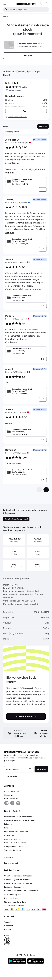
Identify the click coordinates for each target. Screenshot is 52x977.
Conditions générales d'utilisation (18, 876)
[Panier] (46, 3)
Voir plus (9, 172)
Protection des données (14, 887)
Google (21, 704)
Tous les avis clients (12, 850)
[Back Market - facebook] (12, 803)
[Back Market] (26, 4)
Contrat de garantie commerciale (18, 883)
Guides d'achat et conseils (15, 843)
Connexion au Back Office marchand (19, 820)
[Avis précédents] (39, 489)
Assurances (9, 835)
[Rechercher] (6, 9)
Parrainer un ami (11, 863)
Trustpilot (8, 922)
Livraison (8, 828)
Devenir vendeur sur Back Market (18, 816)
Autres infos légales (12, 894)
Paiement (8, 824)
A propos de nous (11, 791)
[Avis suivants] (46, 489)
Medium (7, 929)
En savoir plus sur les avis (17, 117)
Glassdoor (8, 925)
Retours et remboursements (16, 831)
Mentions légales (11, 898)
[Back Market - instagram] (6, 803)
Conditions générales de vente (17, 879)
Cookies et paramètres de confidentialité (21, 891)
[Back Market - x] (18, 803)
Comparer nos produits (14, 846)
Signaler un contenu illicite (15, 902)
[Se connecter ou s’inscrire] (40, 3)
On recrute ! (9, 795)
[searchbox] (28, 9)
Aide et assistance (12, 839)
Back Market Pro (11, 799)
